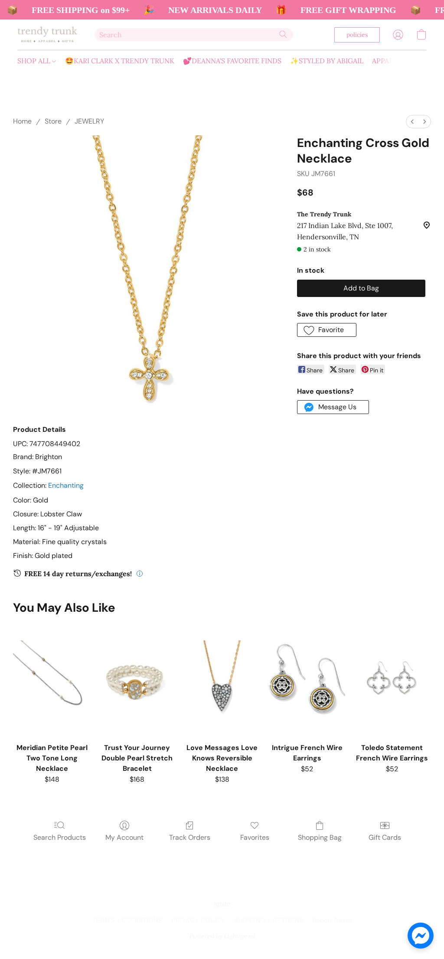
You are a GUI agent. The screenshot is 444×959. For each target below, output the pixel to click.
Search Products (59, 837)
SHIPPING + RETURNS (269, 920)
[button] (47, 35)
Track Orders (189, 837)
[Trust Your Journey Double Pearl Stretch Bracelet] (137, 679)
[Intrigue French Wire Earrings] (307, 679)
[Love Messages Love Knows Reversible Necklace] (222, 679)
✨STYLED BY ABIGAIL (326, 60)
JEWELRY (89, 121)
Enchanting (66, 485)
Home (22, 121)
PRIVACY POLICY (198, 920)
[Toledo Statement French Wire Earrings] (392, 679)
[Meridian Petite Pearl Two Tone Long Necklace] (52, 679)
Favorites (254, 837)
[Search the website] (283, 34)
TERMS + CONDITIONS (127, 920)
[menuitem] (412, 121)
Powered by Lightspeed (222, 936)
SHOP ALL (34, 60)
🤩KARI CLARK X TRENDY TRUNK (119, 60)
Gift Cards (385, 837)
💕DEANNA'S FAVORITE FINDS (232, 60)
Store (53, 121)
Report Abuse (332, 920)
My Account (124, 837)
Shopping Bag (320, 837)
